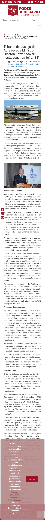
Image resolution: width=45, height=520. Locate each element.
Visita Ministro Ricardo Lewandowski (24, 65)
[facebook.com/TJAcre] (32, 2)
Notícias (18, 35)
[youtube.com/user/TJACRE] (41, 2)
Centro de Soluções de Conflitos (24, 62)
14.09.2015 (14, 61)
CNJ (27, 64)
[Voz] (2, 213)
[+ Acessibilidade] (2, 217)
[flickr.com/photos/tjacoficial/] (28, 2)
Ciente (32, 479)
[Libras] (2, 209)
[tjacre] (35, 2)
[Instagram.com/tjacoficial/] (38, 2)
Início (8, 35)
